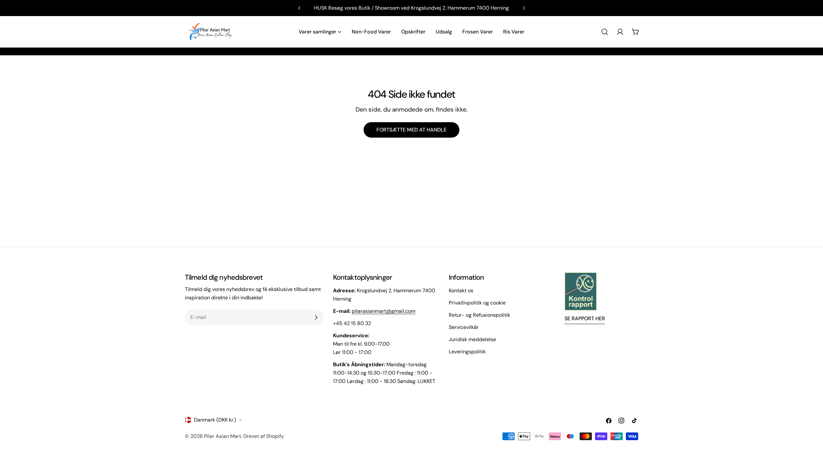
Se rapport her (585, 318)
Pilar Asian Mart (222, 436)
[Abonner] (316, 317)
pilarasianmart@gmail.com (383, 311)
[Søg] (604, 31)
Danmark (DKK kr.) (215, 419)
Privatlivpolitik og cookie (477, 302)
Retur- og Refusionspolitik (479, 315)
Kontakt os (461, 290)
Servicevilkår (464, 327)
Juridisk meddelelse (472, 339)
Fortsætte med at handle (411, 129)
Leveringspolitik (467, 351)
